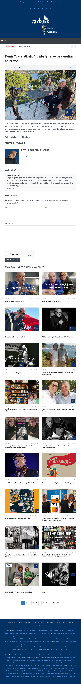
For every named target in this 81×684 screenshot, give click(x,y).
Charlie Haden (66, 657)
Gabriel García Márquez (39, 662)
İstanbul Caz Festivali (47, 641)
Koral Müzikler (67, 644)
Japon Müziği (11, 644)
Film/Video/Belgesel (54, 636)
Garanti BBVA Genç (20, 638)
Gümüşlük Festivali (51, 638)
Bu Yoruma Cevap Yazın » (13, 188)
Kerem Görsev (27, 668)
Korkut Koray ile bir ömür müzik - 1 (52, 301)
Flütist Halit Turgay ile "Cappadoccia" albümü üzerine (57, 337)
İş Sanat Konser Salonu (37, 641)
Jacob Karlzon (15, 665)
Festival (31, 636)
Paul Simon (71, 671)
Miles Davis (13, 671)
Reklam (29, 2)
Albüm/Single (71, 630)
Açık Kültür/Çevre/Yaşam (29, 630)
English (26, 636)
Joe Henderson (34, 665)
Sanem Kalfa (22, 673)
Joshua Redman (55, 665)
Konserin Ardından (58, 644)
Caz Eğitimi (48, 633)
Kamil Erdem (63, 665)
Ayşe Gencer (63, 654)
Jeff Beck (28, 665)
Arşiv (21, 633)
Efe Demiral (40, 660)
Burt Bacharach (46, 657)
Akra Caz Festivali (63, 630)
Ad (6, 208)
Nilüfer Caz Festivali (43, 646)
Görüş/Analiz (38, 638)
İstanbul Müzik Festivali (58, 641)
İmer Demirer (71, 662)
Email (7, 215)
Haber (10, 641)
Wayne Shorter (68, 676)
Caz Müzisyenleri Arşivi (57, 633)
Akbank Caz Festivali (53, 630)
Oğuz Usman (50, 671)
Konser (42, 644)
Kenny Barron (13, 668)
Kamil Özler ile (46, 592)
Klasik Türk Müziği (36, 644)
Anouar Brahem (33, 654)
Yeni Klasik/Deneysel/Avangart (55, 649)
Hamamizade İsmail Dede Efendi (53, 662)
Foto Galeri (58, 2)
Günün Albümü (59, 638)
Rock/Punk (15, 649)
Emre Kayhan (59, 660)
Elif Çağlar (46, 660)
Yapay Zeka (44, 649)
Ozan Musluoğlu (58, 671)
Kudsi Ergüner (35, 668)
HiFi (52, 2)
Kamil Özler (69, 665)
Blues (48, 2)
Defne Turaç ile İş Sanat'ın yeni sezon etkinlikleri (18, 592)
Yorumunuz (9, 223)
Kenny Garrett (20, 668)
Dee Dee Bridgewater (32, 660)
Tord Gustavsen (40, 676)
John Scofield (48, 665)
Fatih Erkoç (13, 662)
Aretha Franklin (41, 654)
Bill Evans (27, 657)
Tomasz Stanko (26, 676)
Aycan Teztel (56, 654)
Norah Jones (34, 671)
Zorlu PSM (65, 649)
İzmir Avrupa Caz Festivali (70, 641)
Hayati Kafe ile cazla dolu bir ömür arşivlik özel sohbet (20, 483)
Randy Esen (15, 673)
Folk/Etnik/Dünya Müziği (65, 636)
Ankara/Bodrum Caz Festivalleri (12, 633)
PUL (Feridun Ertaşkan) (61, 646)
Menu (5, 41)
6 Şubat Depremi (19, 630)
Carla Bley (53, 657)
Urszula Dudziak (61, 676)
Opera (50, 646)
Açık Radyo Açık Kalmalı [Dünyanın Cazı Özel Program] (58, 483)
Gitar (33, 638)
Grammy (44, 638)
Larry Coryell (42, 668)
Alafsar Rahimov (25, 654)
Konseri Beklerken (49, 644)
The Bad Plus (13, 676)
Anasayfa (22, 2)
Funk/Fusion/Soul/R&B (10, 638)
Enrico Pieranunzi (67, 660)
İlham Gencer (64, 662)
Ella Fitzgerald (52, 660)
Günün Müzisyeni (68, 638)
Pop (54, 646)
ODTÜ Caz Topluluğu (42, 671)
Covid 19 (74, 633)
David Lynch (15, 660)
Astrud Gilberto (49, 654)
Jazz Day (17, 644)
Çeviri (69, 633)
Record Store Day (70, 646)
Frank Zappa (19, 662)
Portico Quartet (8, 673)
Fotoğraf (73, 636)
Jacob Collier (8, 665)
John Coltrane (41, 665)
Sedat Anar (43, 673)
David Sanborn (22, 660)
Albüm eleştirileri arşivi (24, 46)
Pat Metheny (65, 671)
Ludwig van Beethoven (59, 668)
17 (58, 603)
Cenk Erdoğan (59, 657)
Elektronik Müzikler (19, 636)
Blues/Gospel (40, 633)
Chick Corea (9, 660)
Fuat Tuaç (31, 662)
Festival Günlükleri (38, 636)
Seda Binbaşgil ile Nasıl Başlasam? (33, 673)
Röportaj (21, 649)
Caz (44, 633)
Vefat (40, 649)
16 (54, 603)
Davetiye (8, 636)
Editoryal (12, 636)
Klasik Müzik (41, 2)
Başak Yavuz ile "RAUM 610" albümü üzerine (17, 519)
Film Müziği (45, 636)
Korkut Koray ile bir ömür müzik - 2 (15, 301)
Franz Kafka (25, 662)
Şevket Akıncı (59, 673)
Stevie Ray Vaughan (67, 673)
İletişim (34, 2)
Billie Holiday (33, 657)
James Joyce (22, 665)
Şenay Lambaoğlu (51, 673)
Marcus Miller (68, 668)
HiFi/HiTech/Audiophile (18, 641)
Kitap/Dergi (22, 644)
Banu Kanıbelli (13, 657)
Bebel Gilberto (20, 657)
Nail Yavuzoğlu (20, 671)
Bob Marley (39, 657)
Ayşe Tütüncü (70, 654)
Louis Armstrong (49, 668)
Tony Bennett (33, 676)
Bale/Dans (25, 633)
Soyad (44, 208)
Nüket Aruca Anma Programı (13, 373)
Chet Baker (72, 657)
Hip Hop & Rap (27, 641)
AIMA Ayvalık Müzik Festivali (42, 630)
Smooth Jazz (26, 649)
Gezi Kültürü (28, 638)
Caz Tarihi (65, 633)
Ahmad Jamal (18, 654)
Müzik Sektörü (30, 646)
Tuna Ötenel (48, 676)
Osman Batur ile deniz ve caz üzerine (15, 337)
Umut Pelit (53, 676)
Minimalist (23, 646)
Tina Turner (19, 676)
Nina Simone (27, 671)
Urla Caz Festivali (34, 649)
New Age (36, 646)
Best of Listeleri (32, 633)
